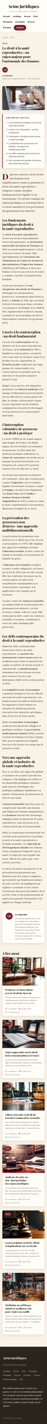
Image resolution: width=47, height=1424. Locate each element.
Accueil (6, 16)
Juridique (17, 16)
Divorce (31, 22)
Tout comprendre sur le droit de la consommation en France (22, 1054)
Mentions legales (10, 1379)
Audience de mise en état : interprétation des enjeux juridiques (17, 1180)
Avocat (27, 16)
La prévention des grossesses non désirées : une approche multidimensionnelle (23, 146)
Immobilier (20, 22)
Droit (35, 16)
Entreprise (7, 22)
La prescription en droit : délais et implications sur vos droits (22, 1244)
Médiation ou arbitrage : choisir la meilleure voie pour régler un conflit (18, 1308)
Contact (20, 27)
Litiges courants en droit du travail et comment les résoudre (22, 1116)
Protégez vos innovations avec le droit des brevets (19, 991)
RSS (21, 1379)
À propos (7, 27)
